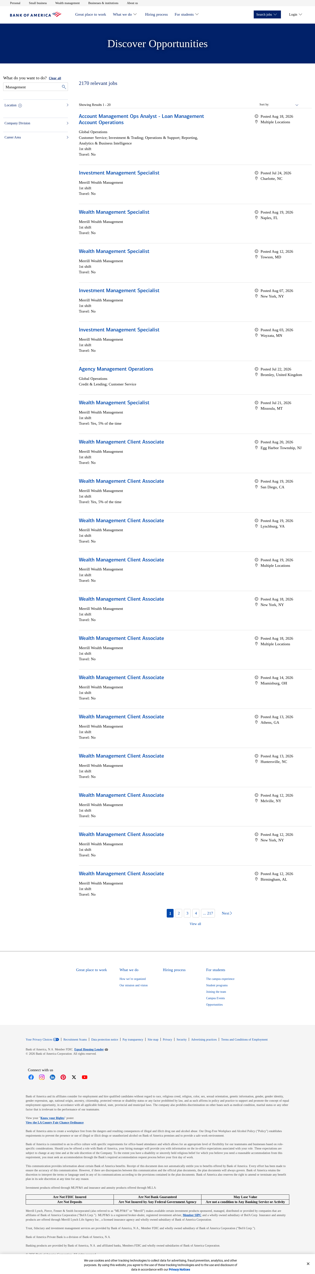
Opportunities (214, 1004)
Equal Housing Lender (91, 1049)
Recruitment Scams (75, 1039)
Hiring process (156, 14)
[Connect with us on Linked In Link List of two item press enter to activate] (52, 1077)
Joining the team (216, 991)
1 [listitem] (170, 913)
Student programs (217, 985)
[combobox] (284, 105)
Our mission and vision (134, 985)
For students (184, 14)
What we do (122, 14)
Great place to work (90, 14)
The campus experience (220, 979)
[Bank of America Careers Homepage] (36, 16)
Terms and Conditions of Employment (244, 1039)
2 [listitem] (179, 913)
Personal (15, 3)
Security (182, 1039)
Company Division (17, 123)
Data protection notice (104, 1039)
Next (225, 913)
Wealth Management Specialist (114, 212)
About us (132, 3)
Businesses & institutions (103, 3)
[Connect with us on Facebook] (31, 1077)
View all (195, 924)
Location (10, 105)
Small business (38, 3)
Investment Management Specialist (119, 173)
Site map (153, 1039)
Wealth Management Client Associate (121, 442)
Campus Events (215, 998)
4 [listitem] (196, 913)
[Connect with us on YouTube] (84, 1077)
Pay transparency (133, 1039)
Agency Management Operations (116, 369)
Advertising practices (204, 1039)
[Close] (308, 1263)
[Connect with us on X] (74, 1077)
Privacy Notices (179, 1269)
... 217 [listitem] (208, 913)
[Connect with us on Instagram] (41, 1077)
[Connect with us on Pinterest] (63, 1077)
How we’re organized (133, 979)
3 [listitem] (187, 913)
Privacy (167, 1039)
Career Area (12, 137)
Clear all (55, 78)
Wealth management (67, 3)
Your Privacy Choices (39, 1039)
